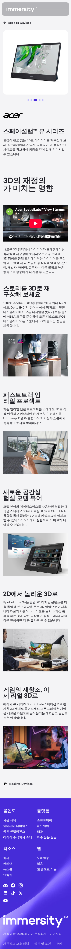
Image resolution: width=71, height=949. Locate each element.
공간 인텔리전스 (14, 831)
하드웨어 (43, 826)
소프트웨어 (44, 820)
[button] (28, 100)
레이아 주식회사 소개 (17, 837)
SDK (40, 831)
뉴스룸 (7, 869)
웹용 (40, 863)
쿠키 (59, 943)
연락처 (7, 875)
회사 (6, 858)
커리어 (7, 863)
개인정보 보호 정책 (16, 943)
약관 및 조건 (42, 943)
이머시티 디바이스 (15, 826)
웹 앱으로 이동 (47, 869)
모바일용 (43, 858)
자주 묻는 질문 (47, 837)
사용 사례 (9, 820)
